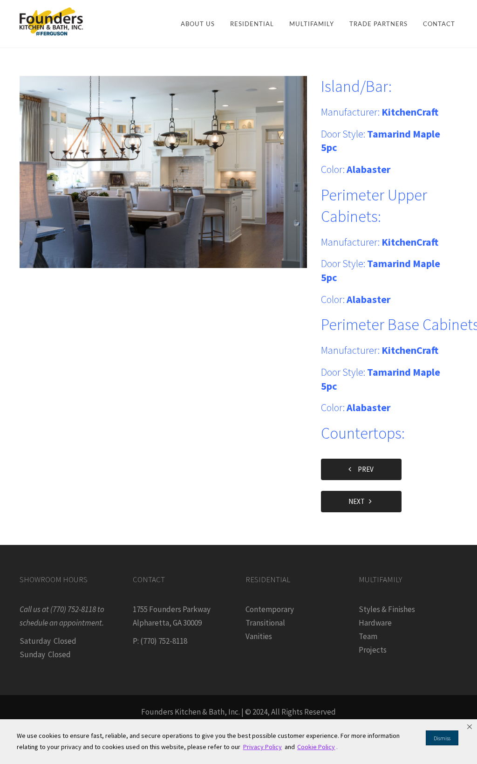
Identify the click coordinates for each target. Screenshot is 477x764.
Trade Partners (378, 24)
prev (364, 469)
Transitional (265, 623)
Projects (373, 650)
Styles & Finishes (387, 609)
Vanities (258, 636)
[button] (469, 726)
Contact (439, 24)
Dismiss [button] (442, 738)
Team (368, 636)
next (358, 501)
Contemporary (269, 609)
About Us (198, 24)
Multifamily (311, 24)
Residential (252, 24)
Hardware (375, 623)
